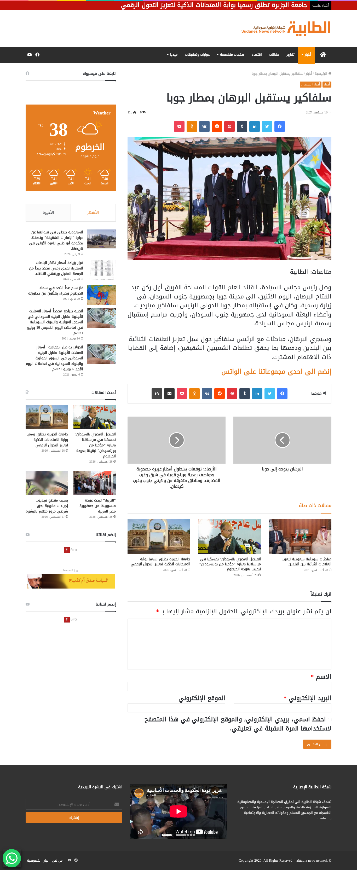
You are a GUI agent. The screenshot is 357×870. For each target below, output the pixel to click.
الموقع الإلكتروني (202, 698)
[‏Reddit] (217, 126)
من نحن (57, 860)
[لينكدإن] (254, 126)
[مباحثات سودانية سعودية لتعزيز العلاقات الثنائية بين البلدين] (300, 536)
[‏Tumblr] (242, 126)
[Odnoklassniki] (192, 126)
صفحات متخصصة (232, 54)
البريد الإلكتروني (307, 698)
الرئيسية (321, 73)
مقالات (274, 54)
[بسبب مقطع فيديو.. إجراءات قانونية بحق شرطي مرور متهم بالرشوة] (47, 483)
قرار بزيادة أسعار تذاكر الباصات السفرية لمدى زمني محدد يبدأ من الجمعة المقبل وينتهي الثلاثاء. (56, 268)
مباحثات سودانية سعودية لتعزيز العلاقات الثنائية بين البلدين (306, 562)
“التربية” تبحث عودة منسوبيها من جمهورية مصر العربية (97, 506)
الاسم (321, 676)
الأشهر (93, 212)
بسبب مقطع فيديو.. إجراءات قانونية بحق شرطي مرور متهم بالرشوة (47, 506)
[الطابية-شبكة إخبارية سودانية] (283, 28)
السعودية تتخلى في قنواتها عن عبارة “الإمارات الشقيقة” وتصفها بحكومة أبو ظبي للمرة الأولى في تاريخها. (56, 240)
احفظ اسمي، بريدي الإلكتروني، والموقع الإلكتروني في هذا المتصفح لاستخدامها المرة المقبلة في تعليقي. (238, 724)
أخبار (308, 54)
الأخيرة (48, 212)
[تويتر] (267, 126)
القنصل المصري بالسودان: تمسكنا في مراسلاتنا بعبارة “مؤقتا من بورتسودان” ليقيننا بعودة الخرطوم (230, 564)
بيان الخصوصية (37, 860)
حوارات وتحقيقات (197, 54)
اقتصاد (257, 54)
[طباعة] (157, 393)
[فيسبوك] (279, 126)
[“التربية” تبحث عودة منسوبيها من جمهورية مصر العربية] (94, 483)
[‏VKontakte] (204, 126)
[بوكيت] (179, 126)
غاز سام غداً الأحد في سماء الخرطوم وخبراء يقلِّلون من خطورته (55, 290)
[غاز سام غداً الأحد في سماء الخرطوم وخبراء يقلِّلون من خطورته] (101, 295)
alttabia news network (312, 860)
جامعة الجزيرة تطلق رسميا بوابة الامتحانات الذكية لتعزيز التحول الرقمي (160, 562)
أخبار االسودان (310, 84)
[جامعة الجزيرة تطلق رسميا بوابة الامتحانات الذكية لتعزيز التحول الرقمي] (159, 536)
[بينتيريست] (229, 126)
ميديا (173, 54)
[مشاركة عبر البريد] (169, 393)
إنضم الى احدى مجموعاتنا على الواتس (276, 371)
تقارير (290, 54)
